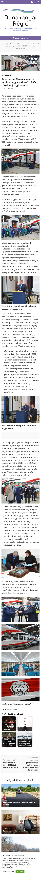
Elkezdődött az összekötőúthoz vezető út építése (19, 804)
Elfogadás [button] (20, 871)
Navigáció (21, 38)
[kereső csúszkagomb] (38, 2)
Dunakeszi (6, 75)
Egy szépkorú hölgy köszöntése (15, 831)
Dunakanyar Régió (20, 20)
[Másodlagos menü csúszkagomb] (2, 1)
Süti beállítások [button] (8, 871)
